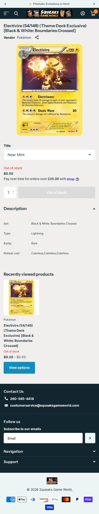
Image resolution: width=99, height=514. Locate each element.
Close (16, 13)
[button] (5, 4)
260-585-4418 (22, 399)
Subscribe (90, 438)
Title (7, 146)
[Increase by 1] (14, 188)
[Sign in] (83, 13)
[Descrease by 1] (14, 196)
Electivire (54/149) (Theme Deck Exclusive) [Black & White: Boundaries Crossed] (19, 335)
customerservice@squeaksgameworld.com (44, 405)
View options (19, 367)
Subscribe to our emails (22, 429)
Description (15, 208)
